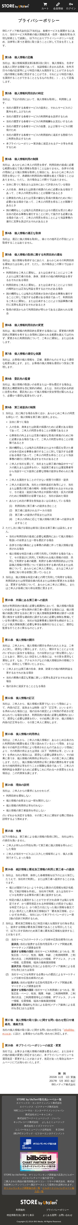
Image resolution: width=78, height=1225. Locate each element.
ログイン (71, 8)
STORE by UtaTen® (15, 6)
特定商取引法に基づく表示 (20, 1215)
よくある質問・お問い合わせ (57, 1215)
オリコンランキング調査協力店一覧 (22, 1188)
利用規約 (20, 1210)
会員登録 (58, 8)
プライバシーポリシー (57, 1210)
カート (45, 8)
